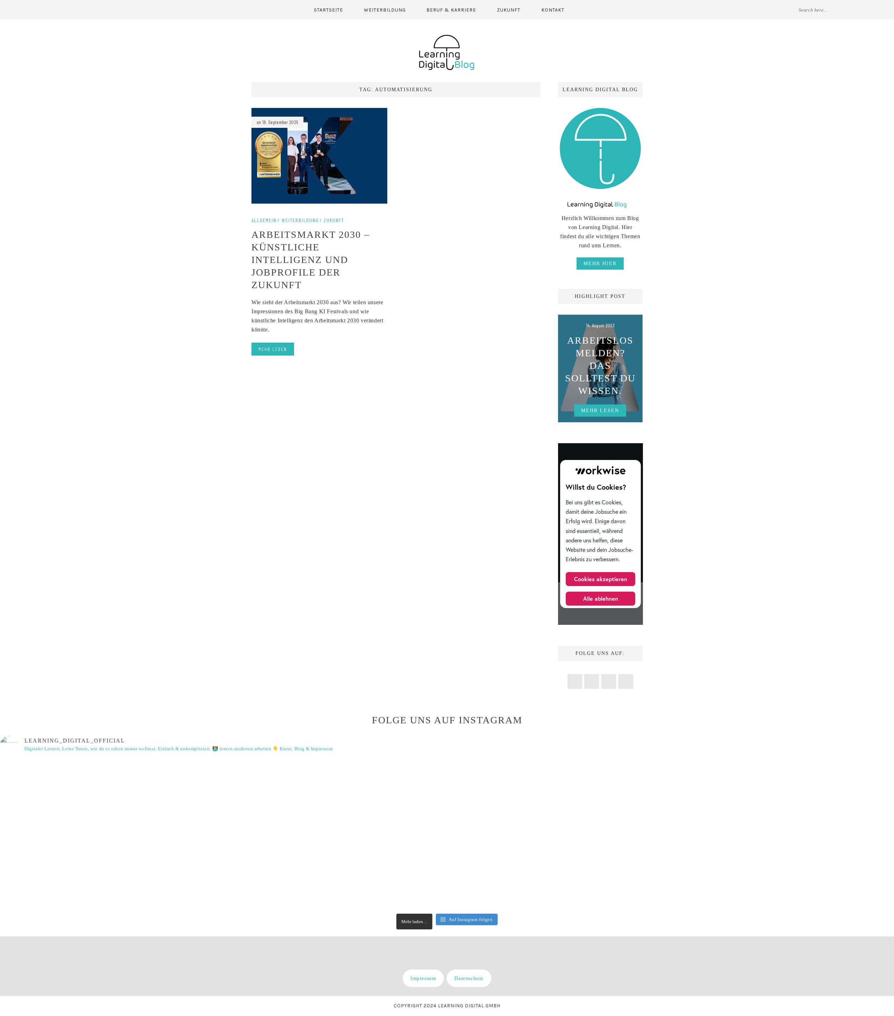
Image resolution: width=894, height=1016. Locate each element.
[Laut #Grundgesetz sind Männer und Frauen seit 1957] (821, 835)
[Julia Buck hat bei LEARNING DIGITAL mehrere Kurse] (671, 835)
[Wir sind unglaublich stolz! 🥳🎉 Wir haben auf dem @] (73, 835)
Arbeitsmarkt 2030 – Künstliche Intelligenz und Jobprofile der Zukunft (310, 259)
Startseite (328, 10)
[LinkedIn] (93, 9)
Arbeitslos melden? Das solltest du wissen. (600, 365)
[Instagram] (79, 9)
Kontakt (552, 10)
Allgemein (264, 220)
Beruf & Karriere (451, 10)
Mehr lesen (272, 349)
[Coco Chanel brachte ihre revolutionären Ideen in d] (522, 835)
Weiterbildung (385, 10)
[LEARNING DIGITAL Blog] (447, 52)
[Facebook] (51, 9)
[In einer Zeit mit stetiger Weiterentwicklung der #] (372, 835)
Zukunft (508, 10)
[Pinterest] (65, 9)
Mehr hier (600, 263)
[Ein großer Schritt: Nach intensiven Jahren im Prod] (222, 835)
